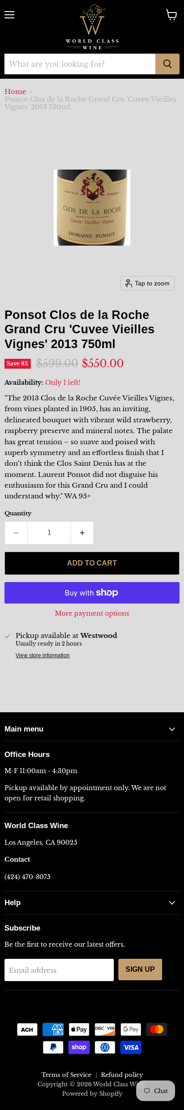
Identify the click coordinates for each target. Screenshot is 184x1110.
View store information (43, 655)
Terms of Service (66, 1075)
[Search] (167, 64)
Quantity (17, 513)
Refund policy (122, 1075)
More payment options (92, 613)
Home (15, 91)
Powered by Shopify (92, 1093)
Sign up (140, 969)
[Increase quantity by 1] (82, 532)
